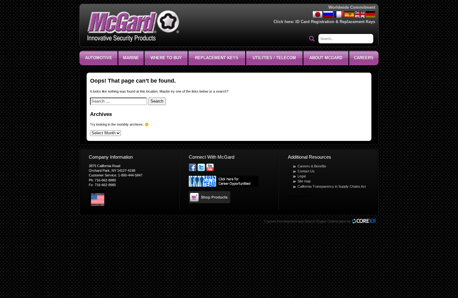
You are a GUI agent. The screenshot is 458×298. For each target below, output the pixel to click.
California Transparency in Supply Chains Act (332, 186)
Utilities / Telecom (274, 57)
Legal (302, 176)
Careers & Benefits (312, 166)
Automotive (98, 57)
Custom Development (280, 221)
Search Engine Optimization (325, 221)
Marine (131, 57)
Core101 (365, 221)
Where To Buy (166, 57)
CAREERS (364, 57)
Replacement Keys (216, 57)
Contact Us (306, 171)
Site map (304, 181)
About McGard (325, 57)
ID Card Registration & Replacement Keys (335, 21)
